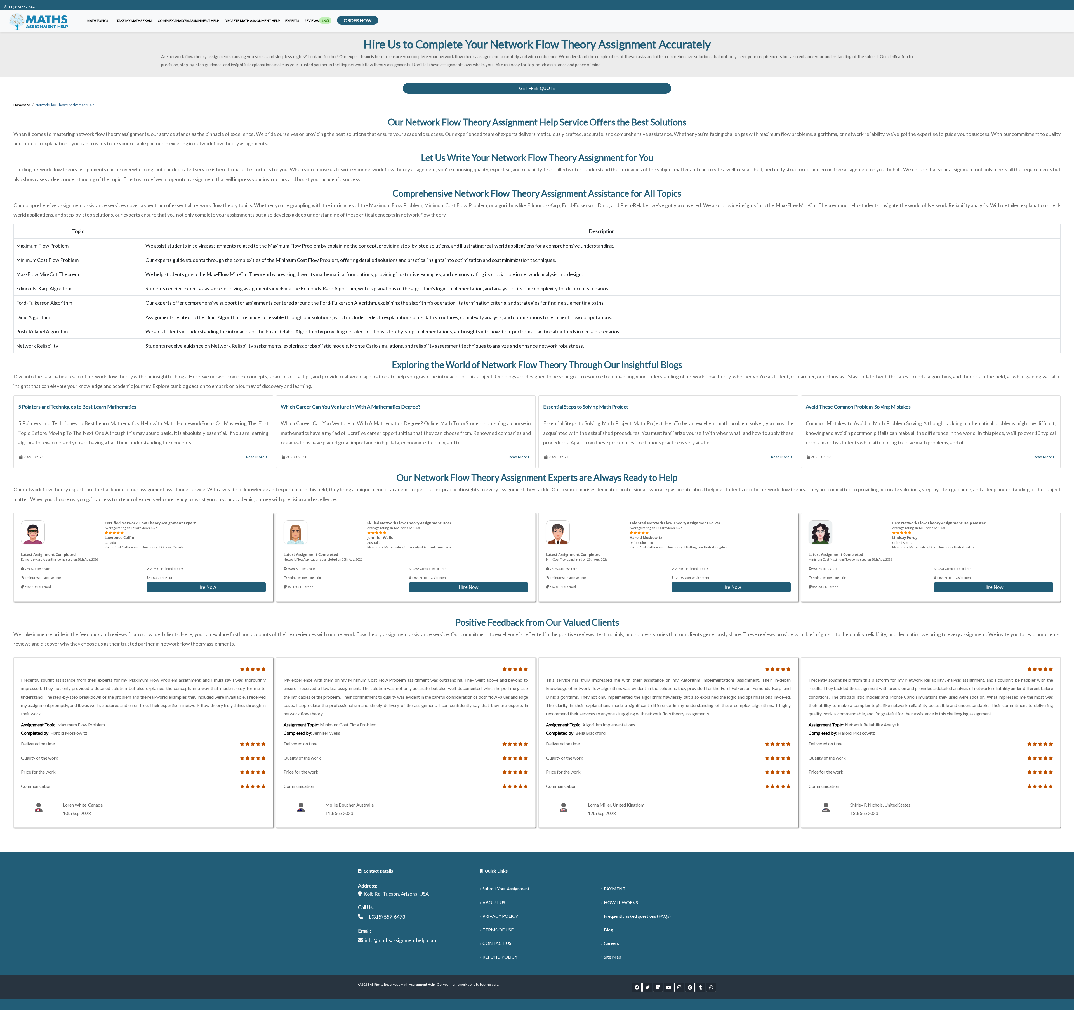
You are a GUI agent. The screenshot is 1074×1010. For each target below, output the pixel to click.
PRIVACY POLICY (500, 916)
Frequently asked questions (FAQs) (637, 916)
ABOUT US (493, 902)
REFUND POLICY (499, 956)
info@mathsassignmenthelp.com (400, 940)
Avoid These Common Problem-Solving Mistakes (858, 407)
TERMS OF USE (498, 929)
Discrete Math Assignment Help (252, 20)
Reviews (317, 20)
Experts (292, 20)
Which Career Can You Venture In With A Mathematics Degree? (350, 407)
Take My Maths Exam (134, 20)
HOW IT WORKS (621, 902)
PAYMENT (615, 888)
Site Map (612, 956)
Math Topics (98, 20)
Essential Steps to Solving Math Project (585, 407)
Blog (608, 929)
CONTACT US (496, 943)
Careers (611, 943)
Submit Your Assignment (505, 888)
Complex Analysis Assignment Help (188, 20)
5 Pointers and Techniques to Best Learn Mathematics (77, 407)
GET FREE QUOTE (537, 88)
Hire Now (206, 587)
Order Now (357, 20)
